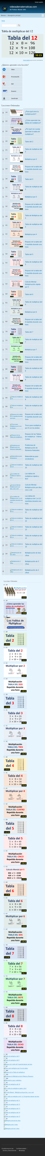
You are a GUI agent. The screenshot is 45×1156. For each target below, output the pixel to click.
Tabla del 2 (29, 142)
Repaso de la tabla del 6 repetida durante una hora (33, 321)
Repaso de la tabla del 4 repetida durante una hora (33, 244)
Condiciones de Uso (8, 1148)
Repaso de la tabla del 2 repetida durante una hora (33, 169)
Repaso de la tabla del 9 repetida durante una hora (33, 416)
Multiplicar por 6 (31, 312)
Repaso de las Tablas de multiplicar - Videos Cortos (33, 436)
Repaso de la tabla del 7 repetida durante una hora (33, 359)
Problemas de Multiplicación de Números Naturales (32, 447)
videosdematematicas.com (23, 6)
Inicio (3, 21)
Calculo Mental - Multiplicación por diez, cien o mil (33, 487)
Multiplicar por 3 (31, 197)
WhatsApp (22, 1150)
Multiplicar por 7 (31, 350)
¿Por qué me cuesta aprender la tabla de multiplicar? (32, 131)
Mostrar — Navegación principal (10, 15)
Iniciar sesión (39, 2)
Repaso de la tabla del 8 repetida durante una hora (33, 388)
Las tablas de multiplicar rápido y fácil (32, 476)
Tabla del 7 (29, 332)
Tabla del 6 (29, 294)
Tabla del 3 (29, 179)
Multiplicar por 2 (31, 159)
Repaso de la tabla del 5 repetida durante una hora (33, 273)
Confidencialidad (21, 1148)
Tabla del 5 (29, 254)
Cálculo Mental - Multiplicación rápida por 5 (32, 284)
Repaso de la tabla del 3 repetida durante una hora (33, 206)
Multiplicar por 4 (31, 234)
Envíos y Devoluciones (9, 1150)
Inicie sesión (26, 60)
